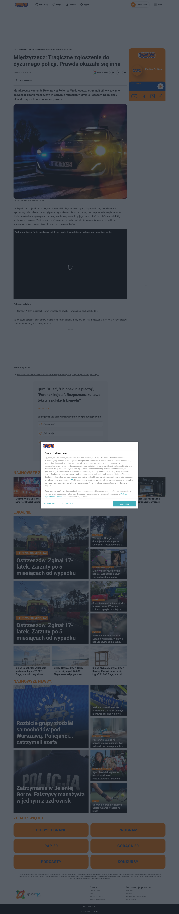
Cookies (59, 497)
